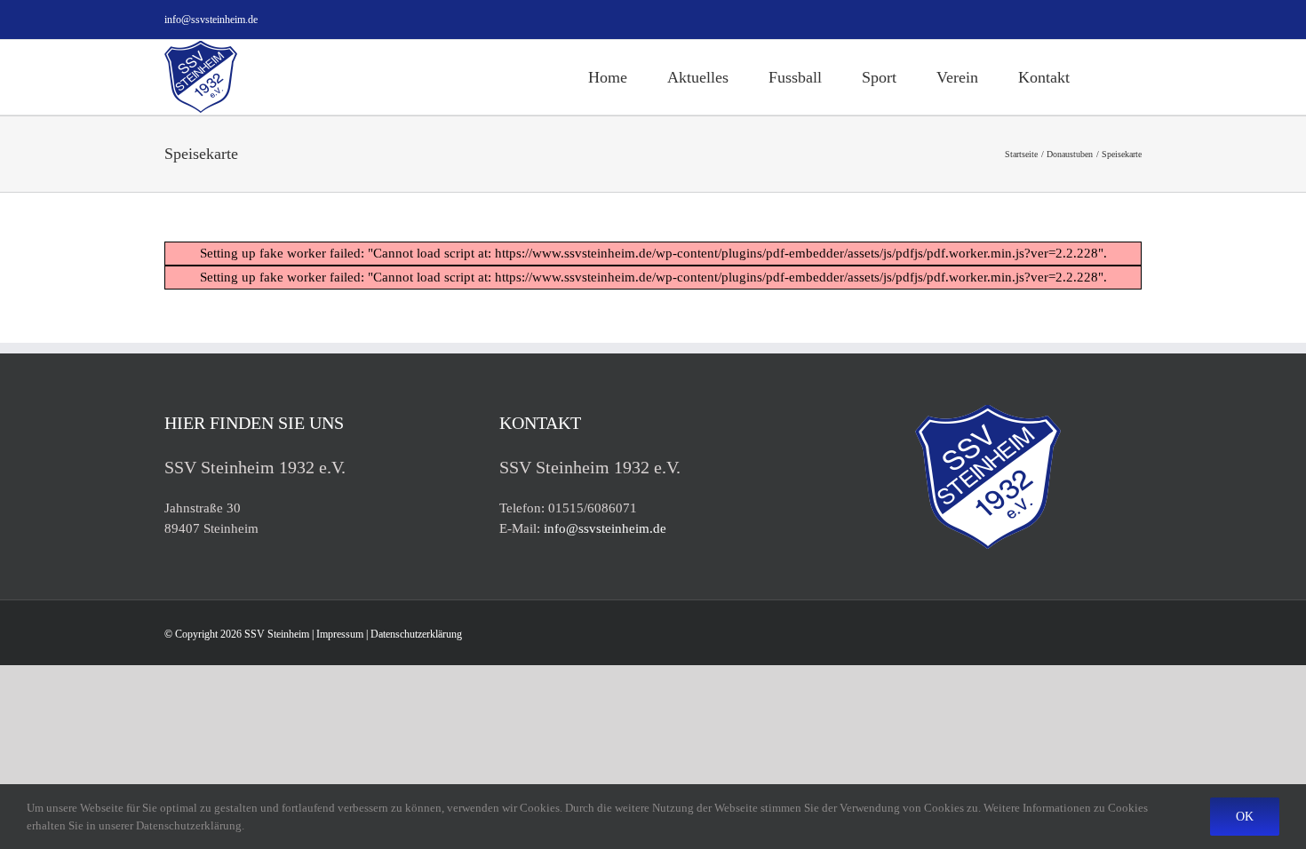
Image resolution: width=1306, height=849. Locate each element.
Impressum (339, 634)
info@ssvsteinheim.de (211, 19)
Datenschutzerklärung (416, 634)
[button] (1115, 77)
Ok (1245, 816)
